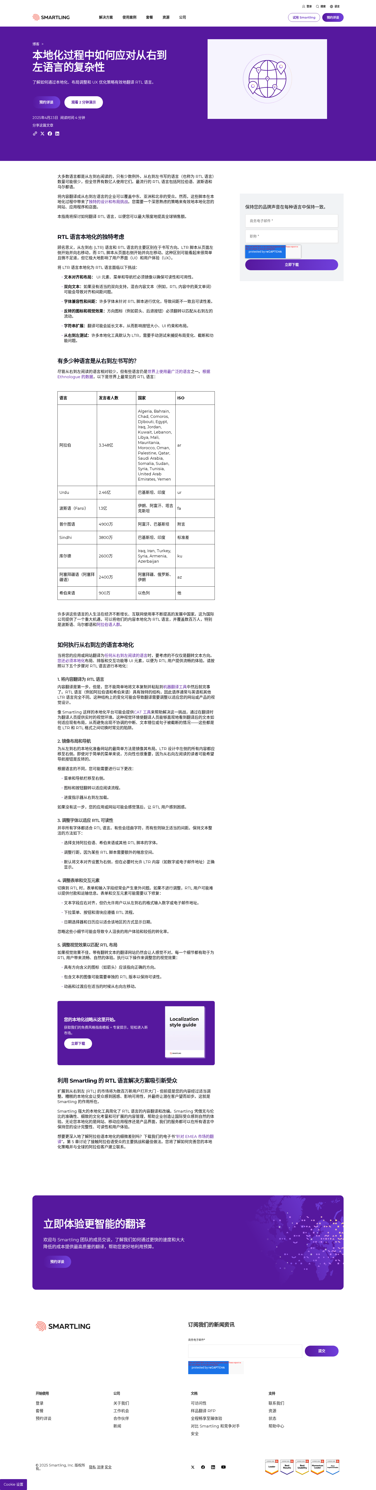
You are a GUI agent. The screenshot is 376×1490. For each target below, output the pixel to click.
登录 (309, 6)
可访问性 (198, 1403)
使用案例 (129, 17)
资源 (166, 17)
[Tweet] (42, 134)
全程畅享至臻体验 (206, 1418)
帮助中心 (276, 1426)
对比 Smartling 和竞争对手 (215, 1426)
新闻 (117, 1426)
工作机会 (121, 1411)
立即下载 (78, 1043)
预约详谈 (333, 17)
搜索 (323, 6)
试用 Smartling (304, 17)
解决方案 (106, 17)
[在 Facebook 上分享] (49, 134)
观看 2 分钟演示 (83, 102)
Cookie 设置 (13, 1484)
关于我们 (121, 1403)
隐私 (92, 1467)
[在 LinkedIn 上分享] (57, 134)
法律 (100, 1467)
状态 (272, 1418)
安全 (195, 1433)
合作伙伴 (121, 1418)
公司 (182, 17)
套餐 (149, 17)
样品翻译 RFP (203, 1411)
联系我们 (276, 1403)
